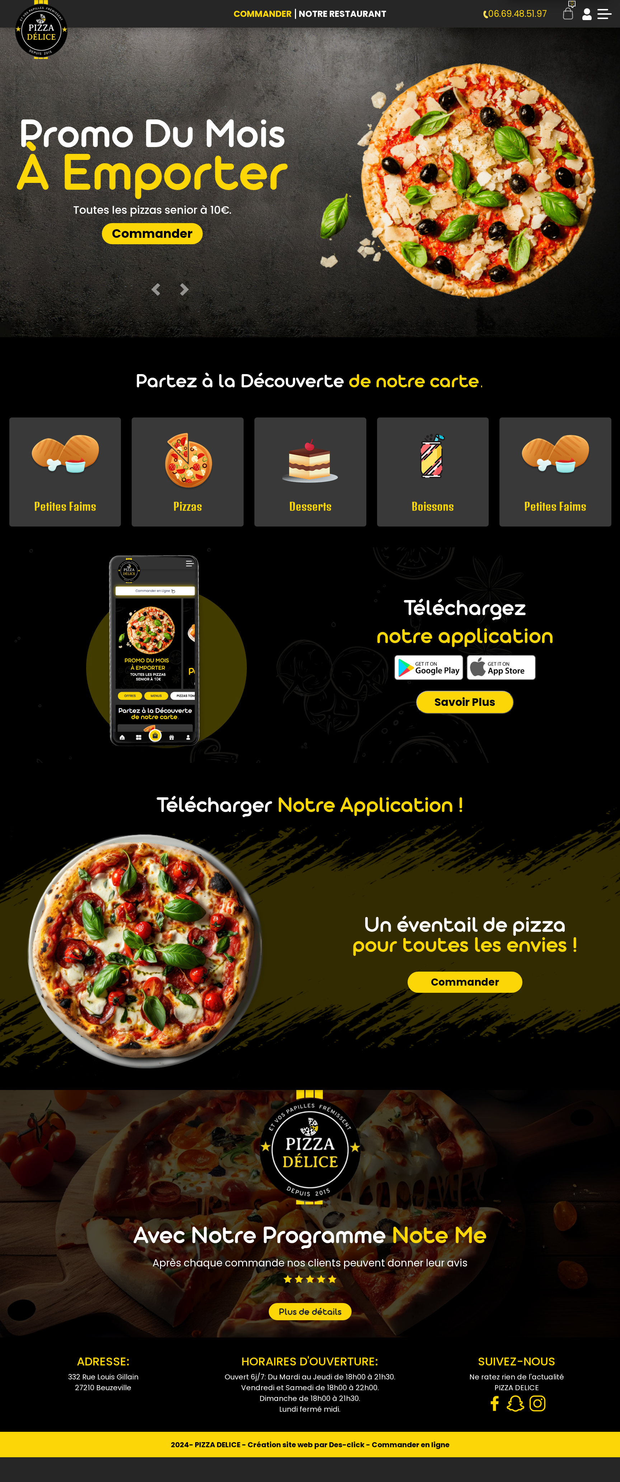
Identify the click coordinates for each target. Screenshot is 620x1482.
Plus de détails (310, 1312)
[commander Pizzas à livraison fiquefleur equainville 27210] (41, 35)
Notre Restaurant (342, 14)
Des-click (347, 1445)
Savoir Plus (465, 702)
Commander (263, 14)
